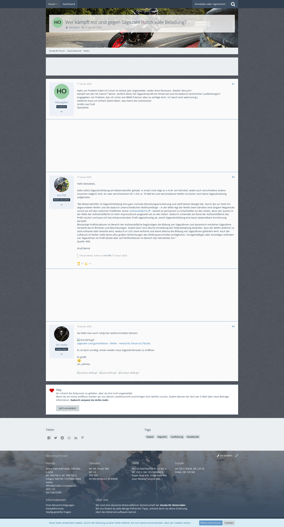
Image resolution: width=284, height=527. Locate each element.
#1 (233, 83)
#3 (233, 326)
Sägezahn (162, 436)
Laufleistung (177, 436)
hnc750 (107, 255)
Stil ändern (226, 455)
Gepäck (150, 436)
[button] (49, 438)
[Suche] (233, 4)
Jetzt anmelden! (67, 408)
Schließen (229, 522)
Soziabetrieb (193, 436)
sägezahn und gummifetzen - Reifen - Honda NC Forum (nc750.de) (113, 343)
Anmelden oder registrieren (210, 4)
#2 (233, 176)
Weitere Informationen (211, 522)
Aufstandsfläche (138, 210)
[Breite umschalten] (237, 455)
